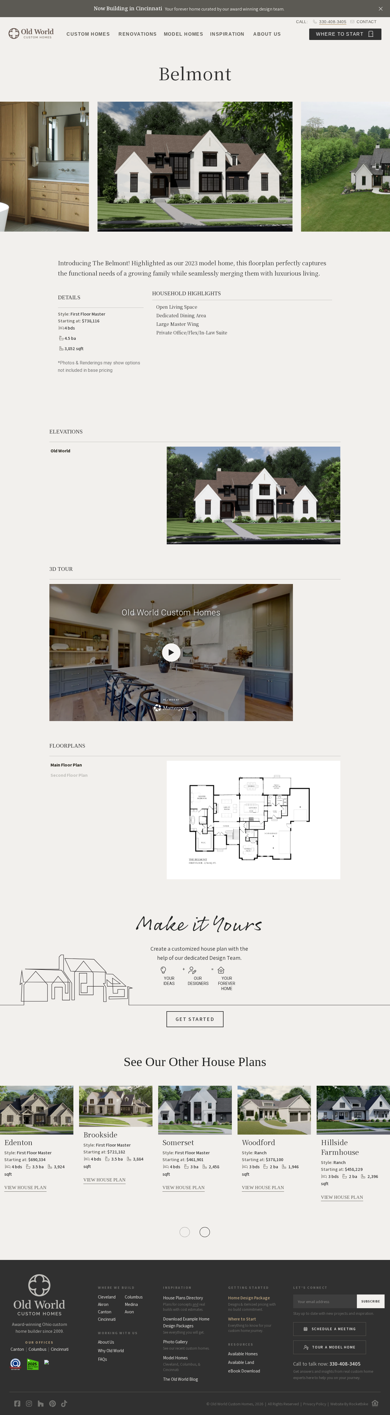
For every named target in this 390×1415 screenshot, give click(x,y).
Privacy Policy (314, 1403)
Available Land (241, 1362)
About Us (267, 34)
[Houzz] (40, 1403)
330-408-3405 (332, 21)
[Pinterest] (51, 1403)
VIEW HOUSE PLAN (25, 1187)
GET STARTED (195, 1019)
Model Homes (184, 34)
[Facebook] (16, 1403)
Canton (104, 1311)
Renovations (137, 34)
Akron (103, 1304)
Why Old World (111, 1350)
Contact (366, 21)
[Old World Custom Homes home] (39, 1294)
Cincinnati (107, 1319)
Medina (131, 1304)
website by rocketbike (349, 1403)
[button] (37, 170)
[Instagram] (28, 1403)
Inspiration (227, 34)
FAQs (102, 1359)
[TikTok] (63, 1403)
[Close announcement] (380, 8)
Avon (129, 1311)
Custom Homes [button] (88, 34)
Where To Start (340, 34)
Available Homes (243, 1353)
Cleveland (107, 1297)
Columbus (133, 1297)
